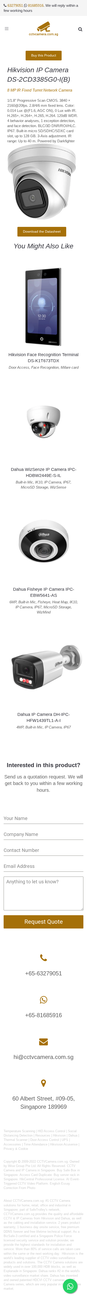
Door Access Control (44, 1140)
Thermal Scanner (16, 1140)
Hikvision (59, 1135)
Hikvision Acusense (64, 1144)
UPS (65, 1140)
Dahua (72, 1135)
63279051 (15, 5)
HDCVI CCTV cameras (49, 1280)
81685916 (36, 5)
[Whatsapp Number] (43, 1000)
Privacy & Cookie (16, 1149)
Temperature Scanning (19, 1131)
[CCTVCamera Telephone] (43, 958)
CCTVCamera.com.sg (28, 1200)
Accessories (12, 1144)
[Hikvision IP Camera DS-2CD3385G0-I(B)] (42, 182)
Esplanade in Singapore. (21, 1271)
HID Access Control (51, 1131)
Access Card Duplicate (36, 1175)
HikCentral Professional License (42, 1179)
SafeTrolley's (38, 1209)
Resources (42, 1135)
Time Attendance (35, 1144)
